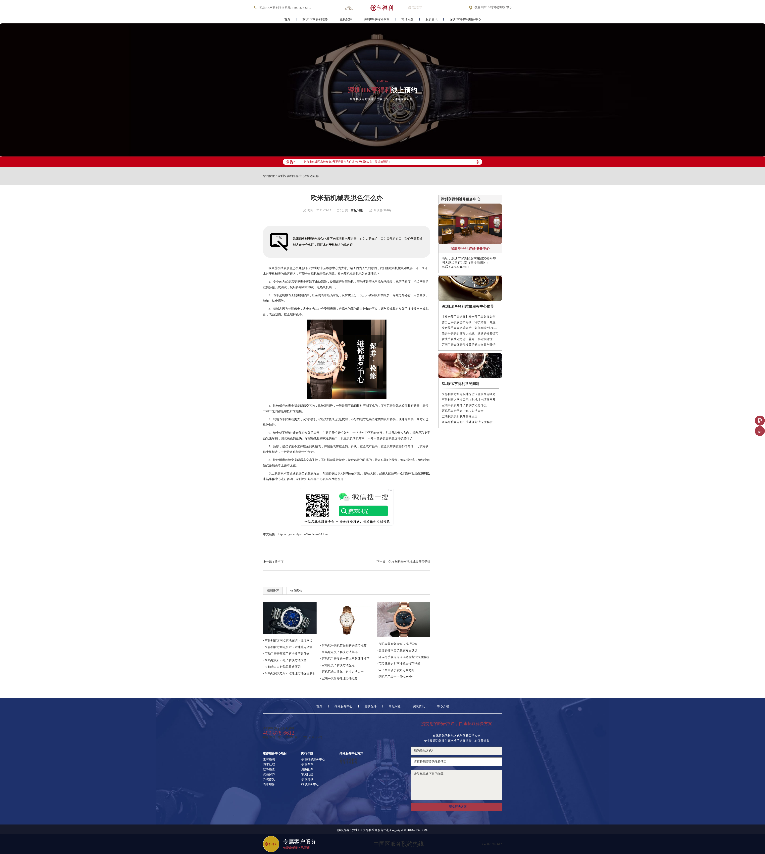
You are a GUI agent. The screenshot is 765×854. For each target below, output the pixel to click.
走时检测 (269, 759)
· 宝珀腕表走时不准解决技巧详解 (398, 663)
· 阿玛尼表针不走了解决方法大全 (285, 660)
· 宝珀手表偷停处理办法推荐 (339, 678)
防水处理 (269, 764)
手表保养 (307, 764)
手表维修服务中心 (313, 759)
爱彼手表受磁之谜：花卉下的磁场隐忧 (467, 339)
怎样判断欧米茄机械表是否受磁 (409, 561)
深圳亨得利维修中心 (291, 176)
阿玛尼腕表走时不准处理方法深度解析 (467, 422)
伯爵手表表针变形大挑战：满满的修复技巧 (470, 333)
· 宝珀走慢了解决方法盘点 (337, 665)
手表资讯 (307, 779)
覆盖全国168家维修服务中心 (493, 7)
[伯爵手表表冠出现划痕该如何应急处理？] (403, 619)
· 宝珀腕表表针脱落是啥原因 (282, 666)
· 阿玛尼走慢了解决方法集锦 (339, 652)
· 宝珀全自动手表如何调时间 (395, 670)
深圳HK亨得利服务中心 (465, 19)
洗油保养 (269, 774)
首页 (287, 19)
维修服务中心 (343, 706)
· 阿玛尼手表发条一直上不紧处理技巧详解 (347, 658)
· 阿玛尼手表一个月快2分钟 (395, 676)
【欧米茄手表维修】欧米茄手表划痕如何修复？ (470, 316)
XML (424, 830)
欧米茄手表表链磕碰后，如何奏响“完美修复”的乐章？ (470, 328)
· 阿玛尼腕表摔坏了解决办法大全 (342, 671)
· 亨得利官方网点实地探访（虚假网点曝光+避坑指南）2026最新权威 (290, 640)
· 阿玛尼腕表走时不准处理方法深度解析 (289, 673)
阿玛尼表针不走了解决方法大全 (463, 410)
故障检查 (269, 769)
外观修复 (269, 779)
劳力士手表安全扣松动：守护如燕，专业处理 (470, 322)
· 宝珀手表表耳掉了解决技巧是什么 (286, 653)
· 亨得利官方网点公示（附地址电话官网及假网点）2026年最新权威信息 (290, 647)
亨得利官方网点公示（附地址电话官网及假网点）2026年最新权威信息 (470, 399)
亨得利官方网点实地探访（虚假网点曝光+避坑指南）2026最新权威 (470, 394)
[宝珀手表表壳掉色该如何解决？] (347, 620)
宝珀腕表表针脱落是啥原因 (460, 416)
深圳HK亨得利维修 (315, 19)
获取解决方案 (458, 806)
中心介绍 (443, 706)
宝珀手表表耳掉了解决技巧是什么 (464, 405)
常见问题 (407, 19)
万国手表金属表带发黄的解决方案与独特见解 (470, 344)
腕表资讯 (431, 19)
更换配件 (346, 19)
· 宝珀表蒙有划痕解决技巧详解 (397, 643)
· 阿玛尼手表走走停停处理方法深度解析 (403, 657)
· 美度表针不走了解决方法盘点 (397, 650)
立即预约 (383, 433)
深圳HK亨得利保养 (376, 19)
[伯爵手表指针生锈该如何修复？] (290, 618)
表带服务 (269, 784)
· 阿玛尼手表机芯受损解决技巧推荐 (343, 645)
